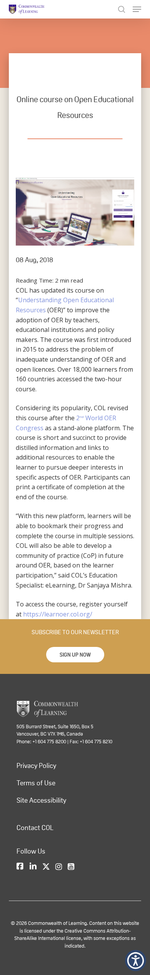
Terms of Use (36, 783)
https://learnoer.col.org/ (57, 614)
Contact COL (35, 828)
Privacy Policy (36, 766)
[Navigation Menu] (137, 9)
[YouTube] (71, 866)
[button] (75, 654)
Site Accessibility (41, 800)
